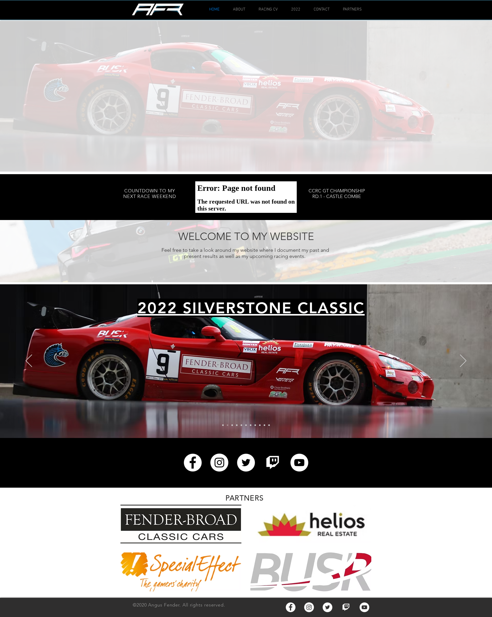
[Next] (463, 361)
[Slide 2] (260, 425)
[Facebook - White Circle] (193, 463)
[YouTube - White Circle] (299, 463)
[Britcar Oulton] (250, 425)
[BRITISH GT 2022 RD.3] (232, 425)
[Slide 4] (269, 425)
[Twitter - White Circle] (246, 463)
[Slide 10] (227, 425)
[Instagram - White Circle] (219, 463)
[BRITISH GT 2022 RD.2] (237, 425)
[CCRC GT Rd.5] (223, 425)
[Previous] (29, 361)
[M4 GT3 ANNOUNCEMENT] (246, 425)
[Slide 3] (264, 425)
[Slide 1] (255, 425)
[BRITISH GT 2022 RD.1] (241, 425)
